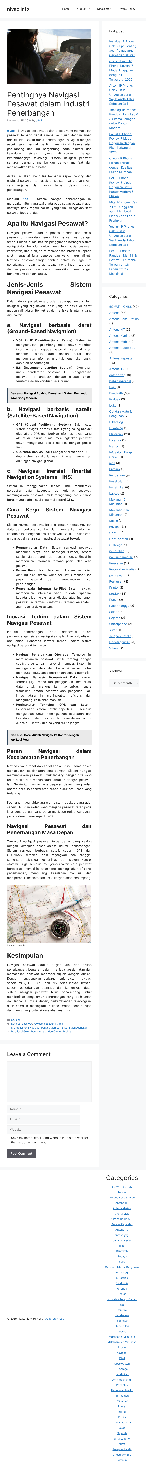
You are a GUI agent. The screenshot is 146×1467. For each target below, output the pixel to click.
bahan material (120, 381)
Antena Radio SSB (122, 348)
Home (66, 9)
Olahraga (115, 545)
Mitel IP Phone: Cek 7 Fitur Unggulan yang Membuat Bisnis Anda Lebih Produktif (123, 211)
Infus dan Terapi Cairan (122, 1299)
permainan (116, 575)
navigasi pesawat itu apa (48, 1023)
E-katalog (116, 428)
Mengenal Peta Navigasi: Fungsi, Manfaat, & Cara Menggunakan (49, 1027)
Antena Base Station (124, 319)
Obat (112, 533)
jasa (112, 463)
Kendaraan (117, 475)
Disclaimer (104, 9)
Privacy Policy (126, 9)
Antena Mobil (118, 341)
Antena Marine (119, 335)
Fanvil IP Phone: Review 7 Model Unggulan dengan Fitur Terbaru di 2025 (122, 143)
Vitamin (114, 648)
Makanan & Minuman (122, 1336)
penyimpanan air (121, 557)
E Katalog (116, 422)
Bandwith (116, 393)
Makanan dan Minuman (122, 1342)
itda (25, 199)
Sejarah (114, 618)
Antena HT (117, 329)
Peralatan (116, 563)
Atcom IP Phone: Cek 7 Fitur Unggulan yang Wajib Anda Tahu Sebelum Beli (121, 95)
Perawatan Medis (121, 569)
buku (112, 405)
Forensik (115, 440)
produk (81, 9)
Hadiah (114, 446)
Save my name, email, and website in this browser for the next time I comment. (49, 1140)
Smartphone (118, 624)
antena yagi (117, 375)
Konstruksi (116, 487)
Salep (113, 612)
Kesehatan (116, 481)
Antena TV (117, 369)
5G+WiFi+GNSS (120, 307)
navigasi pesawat (21, 1023)
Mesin (113, 521)
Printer (114, 587)
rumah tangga (119, 606)
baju (112, 387)
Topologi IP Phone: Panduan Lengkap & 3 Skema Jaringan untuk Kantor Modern (123, 119)
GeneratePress (54, 1318)
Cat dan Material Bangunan (122, 1267)
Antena (114, 313)
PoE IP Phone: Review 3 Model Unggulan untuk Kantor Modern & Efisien (121, 187)
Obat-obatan (118, 539)
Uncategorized (119, 642)
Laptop (114, 493)
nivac (11, 130)
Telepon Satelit (120, 636)
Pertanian (116, 581)
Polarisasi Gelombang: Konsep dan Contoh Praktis (41, 1031)
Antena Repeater (121, 358)
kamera (114, 469)
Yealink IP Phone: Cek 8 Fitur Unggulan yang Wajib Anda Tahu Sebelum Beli (121, 236)
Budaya (114, 399)
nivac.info (18, 9)
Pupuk (113, 599)
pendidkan (116, 551)
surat (113, 630)
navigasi (16, 1019)
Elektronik (116, 434)
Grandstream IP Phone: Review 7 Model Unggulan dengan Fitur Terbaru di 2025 (121, 70)
